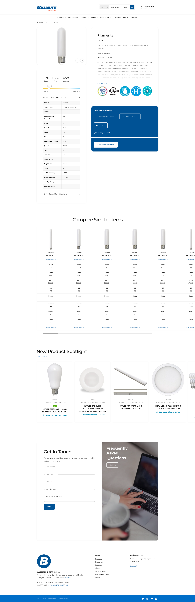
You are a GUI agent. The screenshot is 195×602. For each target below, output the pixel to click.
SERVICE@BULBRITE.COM (59, 585)
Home (41, 22)
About (93, 17)
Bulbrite (43, 598)
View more (41, 356)
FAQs (112, 465)
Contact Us (134, 566)
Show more (102, 83)
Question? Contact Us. (106, 144)
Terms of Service (63, 598)
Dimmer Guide (131, 116)
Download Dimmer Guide (56, 415)
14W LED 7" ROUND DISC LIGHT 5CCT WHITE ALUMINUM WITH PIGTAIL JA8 (92, 408)
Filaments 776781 (51, 22)
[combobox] (122, 7)
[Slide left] (77, 60)
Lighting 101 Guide (103, 133)
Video (101, 125)
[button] (61, 17)
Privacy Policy (52, 598)
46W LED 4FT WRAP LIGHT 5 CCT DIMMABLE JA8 (130, 407)
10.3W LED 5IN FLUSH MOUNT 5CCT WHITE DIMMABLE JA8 (168, 407)
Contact (98, 577)
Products (60, 17)
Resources (72, 17)
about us (67, 578)
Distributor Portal (102, 574)
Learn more (49, 259)
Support (83, 17)
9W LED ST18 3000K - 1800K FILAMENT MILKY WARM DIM (54, 410)
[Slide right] (82, 60)
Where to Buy (100, 571)
